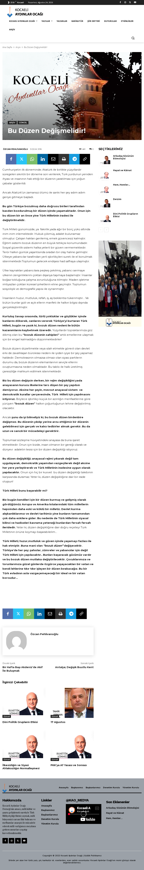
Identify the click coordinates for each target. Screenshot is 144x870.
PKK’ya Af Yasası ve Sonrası (69, 765)
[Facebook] (120, 3)
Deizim (117, 199)
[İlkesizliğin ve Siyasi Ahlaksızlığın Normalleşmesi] (23, 746)
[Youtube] (135, 3)
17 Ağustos (58, 722)
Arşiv (18, 47)
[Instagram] (125, 3)
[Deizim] (105, 203)
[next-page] (106, 230)
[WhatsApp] (32, 159)
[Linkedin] (42, 159)
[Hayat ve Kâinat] (105, 175)
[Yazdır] (63, 159)
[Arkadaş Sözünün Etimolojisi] (105, 160)
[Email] (53, 159)
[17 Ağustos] (72, 703)
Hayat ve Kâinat (122, 170)
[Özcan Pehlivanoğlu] (16, 641)
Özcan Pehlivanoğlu (15, 149)
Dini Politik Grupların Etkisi (20, 722)
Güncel (23, 122)
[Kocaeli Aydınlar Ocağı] (31, 12)
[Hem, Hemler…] (105, 189)
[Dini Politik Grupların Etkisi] (23, 703)
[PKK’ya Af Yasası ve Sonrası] (72, 746)
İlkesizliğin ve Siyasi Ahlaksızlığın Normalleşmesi (21, 767)
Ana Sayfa (7, 47)
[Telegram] (74, 159)
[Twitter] (130, 3)
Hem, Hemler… (121, 184)
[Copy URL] (85, 159)
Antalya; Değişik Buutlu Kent (74, 667)
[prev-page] (101, 230)
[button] (133, 38)
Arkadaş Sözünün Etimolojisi (123, 157)
